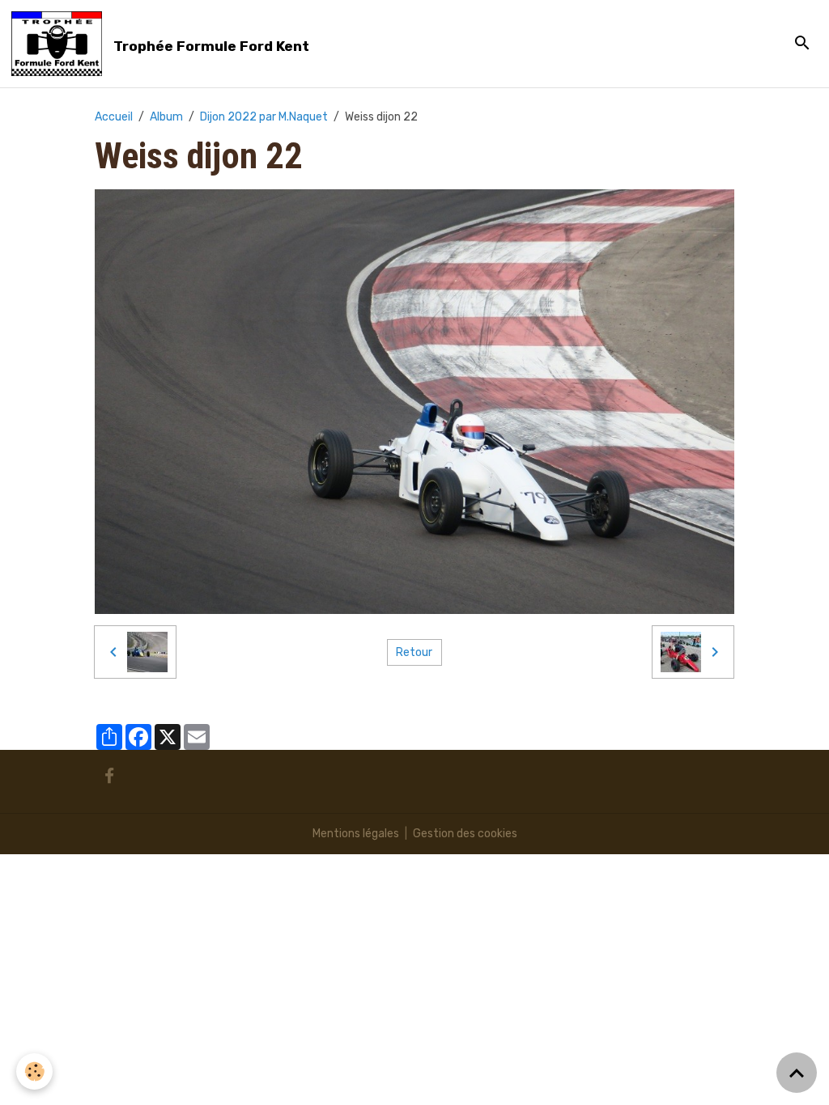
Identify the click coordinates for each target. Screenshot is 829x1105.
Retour (414, 652)
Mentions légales (355, 833)
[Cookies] (34, 1071)
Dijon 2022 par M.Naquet (264, 117)
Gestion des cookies (465, 833)
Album (166, 117)
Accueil (114, 117)
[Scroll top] (796, 1072)
